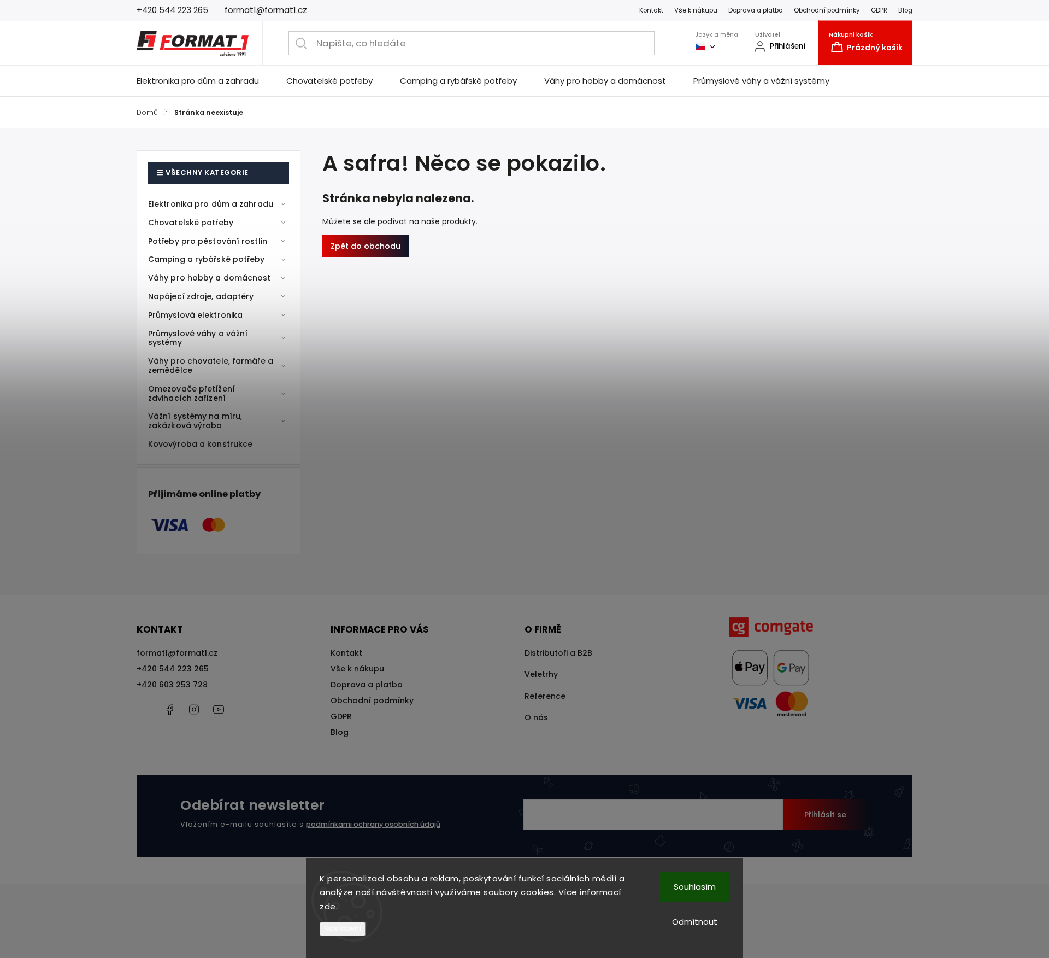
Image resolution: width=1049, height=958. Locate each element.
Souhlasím (695, 886)
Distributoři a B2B (558, 652)
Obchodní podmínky (827, 10)
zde (328, 906)
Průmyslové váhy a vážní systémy (197, 338)
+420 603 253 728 (172, 684)
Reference (544, 696)
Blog (905, 10)
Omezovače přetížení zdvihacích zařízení (191, 393)
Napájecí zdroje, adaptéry (201, 296)
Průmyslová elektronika (195, 314)
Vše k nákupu (695, 10)
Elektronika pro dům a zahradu (210, 203)
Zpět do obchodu (365, 246)
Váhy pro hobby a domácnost (209, 277)
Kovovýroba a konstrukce (200, 444)
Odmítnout (694, 921)
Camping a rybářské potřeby (206, 259)
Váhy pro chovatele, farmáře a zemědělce (210, 365)
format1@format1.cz (177, 652)
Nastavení (342, 929)
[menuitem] (205, 81)
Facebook (169, 710)
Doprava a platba (755, 10)
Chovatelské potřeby (190, 222)
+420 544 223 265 (173, 668)
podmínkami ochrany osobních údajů (373, 824)
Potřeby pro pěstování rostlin (207, 241)
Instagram (194, 710)
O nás (536, 717)
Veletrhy (541, 674)
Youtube (218, 710)
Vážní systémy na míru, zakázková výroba (195, 421)
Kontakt (651, 10)
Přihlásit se (825, 814)
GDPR (879, 10)
